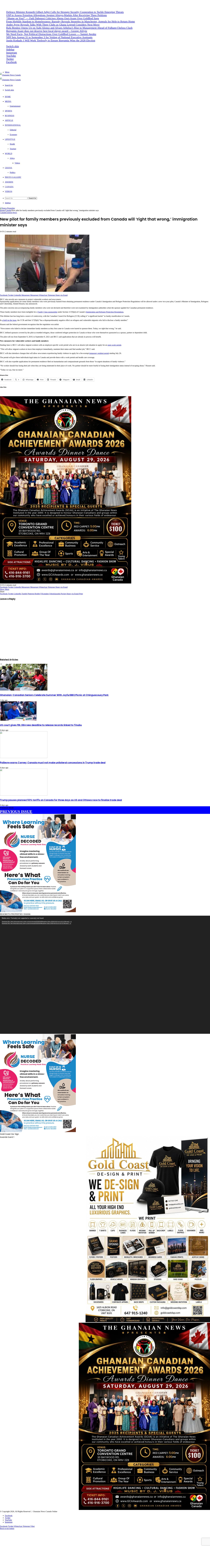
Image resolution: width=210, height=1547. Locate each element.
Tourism (13, 149)
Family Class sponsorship (47, 312)
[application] (105, 975)
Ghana (8, 168)
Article (9, 120)
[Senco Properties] (7, 208)
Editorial (13, 130)
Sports (8, 111)
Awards (9, 182)
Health (12, 144)
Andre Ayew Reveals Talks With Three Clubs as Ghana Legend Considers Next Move (53, 24)
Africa (12, 158)
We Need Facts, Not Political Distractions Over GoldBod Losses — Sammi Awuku (51, 34)
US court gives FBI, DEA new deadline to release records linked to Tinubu (41, 725)
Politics (12, 172)
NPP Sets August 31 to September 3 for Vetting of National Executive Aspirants (49, 37)
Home (8, 97)
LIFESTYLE (10, 139)
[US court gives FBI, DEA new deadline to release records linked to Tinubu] (18, 720)
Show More (4, 589)
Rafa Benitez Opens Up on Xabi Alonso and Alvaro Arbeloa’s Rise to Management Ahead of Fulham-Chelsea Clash (69, 27)
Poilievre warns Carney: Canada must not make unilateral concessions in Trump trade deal (52, 762)
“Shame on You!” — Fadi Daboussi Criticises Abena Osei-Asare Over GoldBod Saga (52, 18)
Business (9, 116)
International (13, 125)
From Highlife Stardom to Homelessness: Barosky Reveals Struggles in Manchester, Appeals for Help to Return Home (70, 21)
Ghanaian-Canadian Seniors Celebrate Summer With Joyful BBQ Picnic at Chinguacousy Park (54, 695)
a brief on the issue (9, 320)
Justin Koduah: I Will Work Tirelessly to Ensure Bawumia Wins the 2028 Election (50, 40)
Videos (17, 163)
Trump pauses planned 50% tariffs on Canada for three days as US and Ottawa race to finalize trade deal (61, 800)
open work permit (114, 345)
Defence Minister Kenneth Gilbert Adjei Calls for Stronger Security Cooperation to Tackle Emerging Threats (65, 11)
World (8, 153)
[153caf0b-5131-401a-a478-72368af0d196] (65, 583)
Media (8, 101)
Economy (13, 135)
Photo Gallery (13, 177)
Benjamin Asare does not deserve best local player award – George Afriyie (46, 30)
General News (11, 213)
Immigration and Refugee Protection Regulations (104, 312)
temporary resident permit (99, 353)
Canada (9, 187)
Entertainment (15, 106)
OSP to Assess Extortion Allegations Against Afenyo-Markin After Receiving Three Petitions (56, 15)
